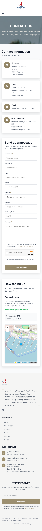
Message (8, 222)
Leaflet (18, 362)
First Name (9, 154)
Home (6, 422)
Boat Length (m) (10, 212)
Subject (8, 192)
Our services (8, 426)
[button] (21, 343)
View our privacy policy (25, 246)
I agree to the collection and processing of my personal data (21, 245)
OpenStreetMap (26, 362)
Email (7, 173)
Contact (6, 440)
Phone (7, 182)
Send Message (21, 267)
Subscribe (21, 502)
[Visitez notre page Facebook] (3, 410)
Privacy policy (26, 524)
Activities (7, 429)
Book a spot (8, 436)
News (6, 433)
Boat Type (8, 202)
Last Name (9, 163)
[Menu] (3, 13)
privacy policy (29, 508)
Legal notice (15, 524)
